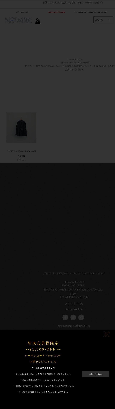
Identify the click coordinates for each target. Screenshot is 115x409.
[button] (106, 334)
